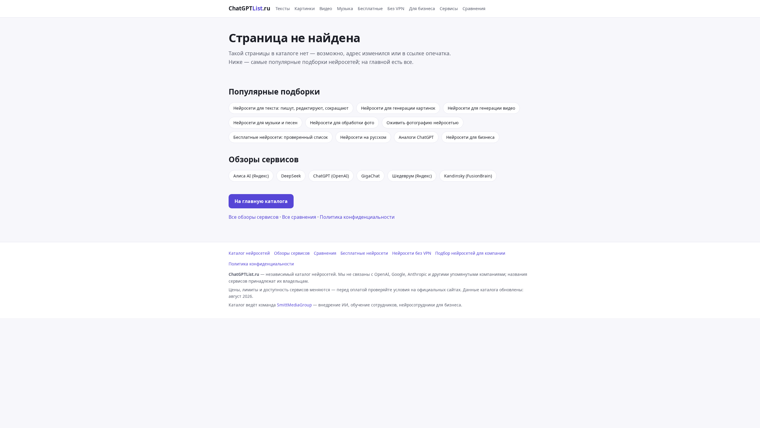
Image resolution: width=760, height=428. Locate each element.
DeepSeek (291, 176)
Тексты (283, 8)
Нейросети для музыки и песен (265, 122)
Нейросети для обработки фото (342, 122)
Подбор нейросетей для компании (470, 253)
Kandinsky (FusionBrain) (468, 176)
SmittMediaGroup (294, 305)
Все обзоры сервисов (253, 217)
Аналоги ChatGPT (416, 137)
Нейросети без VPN (411, 253)
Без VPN (395, 8)
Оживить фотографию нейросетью (423, 122)
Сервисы (449, 8)
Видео (325, 8)
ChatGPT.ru (249, 8)
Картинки (304, 8)
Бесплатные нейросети (364, 253)
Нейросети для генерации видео (481, 108)
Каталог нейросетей (249, 253)
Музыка (345, 8)
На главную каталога (261, 201)
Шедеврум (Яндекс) (412, 176)
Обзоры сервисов (292, 253)
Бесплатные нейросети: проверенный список (280, 137)
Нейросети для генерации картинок (398, 108)
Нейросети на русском (363, 137)
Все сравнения (299, 217)
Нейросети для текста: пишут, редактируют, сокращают (291, 108)
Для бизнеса (422, 8)
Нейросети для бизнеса (470, 137)
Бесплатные (370, 8)
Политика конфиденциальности (357, 217)
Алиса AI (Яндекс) (251, 176)
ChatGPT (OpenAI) (331, 176)
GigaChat (370, 176)
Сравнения (474, 8)
